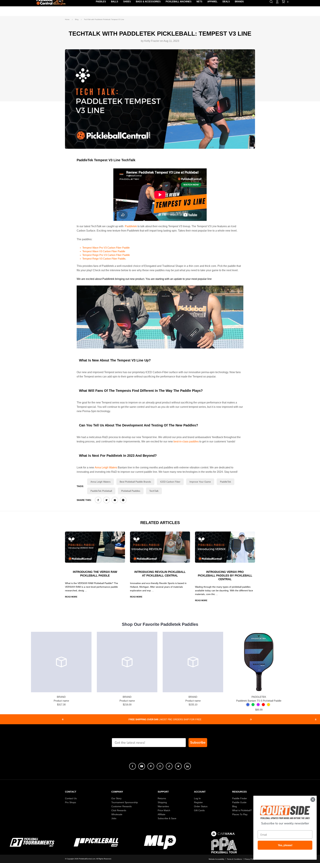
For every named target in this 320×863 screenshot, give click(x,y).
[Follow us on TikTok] (169, 766)
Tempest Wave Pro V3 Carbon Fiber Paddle (106, 247)
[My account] (277, 1)
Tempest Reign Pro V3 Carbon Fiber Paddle (106, 255)
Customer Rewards (121, 806)
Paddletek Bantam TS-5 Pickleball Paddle (258, 700)
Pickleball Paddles (130, 491)
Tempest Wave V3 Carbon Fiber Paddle (103, 251)
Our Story (116, 798)
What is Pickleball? (242, 810)
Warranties (163, 806)
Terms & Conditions (234, 859)
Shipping (162, 802)
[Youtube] (141, 766)
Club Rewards (118, 810)
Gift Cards (199, 810)
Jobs (113, 818)
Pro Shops (70, 802)
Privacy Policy (249, 859)
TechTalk (153, 491)
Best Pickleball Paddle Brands (135, 481)
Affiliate (161, 814)
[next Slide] (250, 719)
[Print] (123, 500)
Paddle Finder (239, 798)
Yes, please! (285, 845)
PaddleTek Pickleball (101, 491)
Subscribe (198, 742)
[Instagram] (160, 766)
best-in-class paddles (186, 441)
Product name (61, 700)
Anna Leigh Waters (106, 467)
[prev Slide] (62, 719)
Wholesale (116, 814)
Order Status (201, 806)
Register (198, 802)
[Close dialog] (312, 799)
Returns (162, 798)
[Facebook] (98, 500)
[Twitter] (106, 500)
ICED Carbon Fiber (170, 481)
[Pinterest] (151, 766)
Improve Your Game (200, 481)
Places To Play (240, 814)
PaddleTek (225, 481)
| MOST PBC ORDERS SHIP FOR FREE (156, 719)
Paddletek (131, 226)
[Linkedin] (187, 766)
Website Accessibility (216, 859)
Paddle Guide (239, 802)
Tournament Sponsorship (124, 802)
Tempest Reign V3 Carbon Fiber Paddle (103, 258)
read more (71, 597)
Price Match (164, 810)
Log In (197, 798)
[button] (248, 705)
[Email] (115, 500)
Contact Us (71, 798)
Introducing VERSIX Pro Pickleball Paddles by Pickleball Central (225, 575)
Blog (234, 806)
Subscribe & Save (167, 818)
